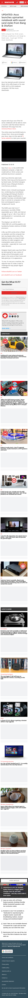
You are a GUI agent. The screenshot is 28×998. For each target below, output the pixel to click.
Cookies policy (5, 967)
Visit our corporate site (14, 946)
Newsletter (23, 62)
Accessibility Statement (8, 981)
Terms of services (20, 297)
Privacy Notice (22, 298)
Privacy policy (5, 964)
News (3, 30)
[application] (14, 150)
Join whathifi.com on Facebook (12, 275)
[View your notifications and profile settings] (13, 2)
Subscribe (21, 2)
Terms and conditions (7, 957)
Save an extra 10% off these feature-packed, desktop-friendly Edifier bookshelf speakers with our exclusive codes (14, 903)
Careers (4, 984)
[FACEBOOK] (10, 316)
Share (5, 62)
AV (2, 10)
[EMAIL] (18, 316)
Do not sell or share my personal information (13, 988)
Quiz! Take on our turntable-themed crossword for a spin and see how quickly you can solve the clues (15, 925)
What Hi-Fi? (11, 29)
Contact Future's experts (8, 961)
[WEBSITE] (15, 316)
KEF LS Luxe (13, 6)
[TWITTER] (13, 316)
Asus (10, 168)
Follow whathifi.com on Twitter (12, 271)
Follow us (15, 62)
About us (4, 974)
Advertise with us (6, 971)
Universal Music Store (9, 129)
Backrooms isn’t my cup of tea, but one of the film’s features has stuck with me (15, 934)
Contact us (4, 978)
